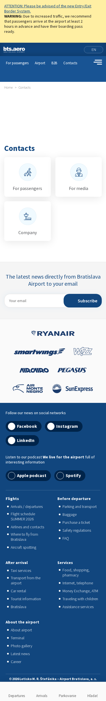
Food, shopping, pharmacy (76, 572)
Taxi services (21, 570)
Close (99, 7)
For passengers (17, 63)
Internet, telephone (77, 582)
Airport (40, 63)
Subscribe (87, 301)
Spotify (73, 475)
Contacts (70, 63)
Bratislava (18, 606)
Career (16, 661)
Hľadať (92, 695)
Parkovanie (67, 695)
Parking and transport (79, 506)
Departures (16, 695)
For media (78, 188)
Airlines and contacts (27, 526)
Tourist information (26, 598)
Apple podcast (31, 475)
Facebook (27, 426)
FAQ (65, 538)
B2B (54, 63)
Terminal (17, 637)
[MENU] (97, 62)
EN (94, 49)
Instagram (67, 426)
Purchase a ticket (76, 522)
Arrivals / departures (27, 506)
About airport (21, 629)
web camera (78, 50)
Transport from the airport (25, 580)
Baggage (69, 514)
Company (27, 232)
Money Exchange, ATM (80, 590)
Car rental (18, 590)
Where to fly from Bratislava (24, 537)
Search (87, 62)
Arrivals (41, 695)
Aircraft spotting (23, 547)
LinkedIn (25, 440)
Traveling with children (80, 598)
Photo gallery (21, 645)
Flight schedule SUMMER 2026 (23, 516)
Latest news (20, 653)
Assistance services (78, 606)
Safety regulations (76, 530)
